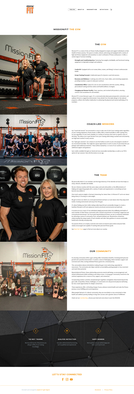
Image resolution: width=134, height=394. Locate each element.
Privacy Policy (108, 390)
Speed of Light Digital (43, 390)
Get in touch (104, 9)
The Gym (72, 9)
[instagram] (67, 379)
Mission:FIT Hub (92, 9)
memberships (84, 298)
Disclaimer (98, 390)
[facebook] (62, 379)
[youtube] (71, 379)
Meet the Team (78, 229)
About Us (81, 9)
